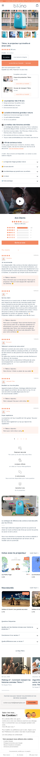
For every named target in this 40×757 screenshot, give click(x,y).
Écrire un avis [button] (20, 243)
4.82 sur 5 (25, 222)
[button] (6, 49)
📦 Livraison (5, 176)
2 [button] (17, 439)
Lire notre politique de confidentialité (12, 734)
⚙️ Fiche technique (7, 181)
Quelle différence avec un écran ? (13, 641)
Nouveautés (8, 587)
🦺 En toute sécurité (7, 166)
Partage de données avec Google (13, 743)
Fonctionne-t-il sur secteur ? (11, 635)
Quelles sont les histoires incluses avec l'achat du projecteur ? (17, 628)
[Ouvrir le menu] (5, 5)
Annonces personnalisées (11, 746)
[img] (6, 255)
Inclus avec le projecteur (14, 553)
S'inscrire (32, 702)
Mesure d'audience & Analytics (12, 745)
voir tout (33, 553)
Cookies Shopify (8, 741)
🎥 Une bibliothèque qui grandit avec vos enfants (16, 171)
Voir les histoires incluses (16, 148)
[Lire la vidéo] (20, 201)
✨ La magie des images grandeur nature (14, 162)
